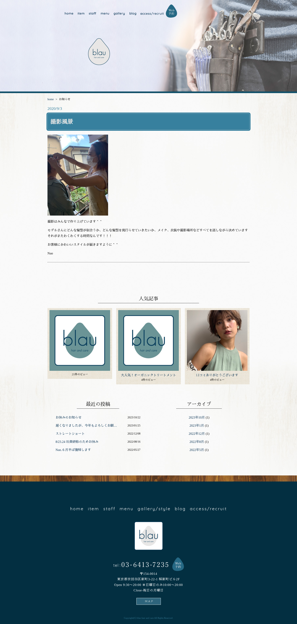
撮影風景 (62, 122)
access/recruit (152, 13)
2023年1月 (197, 425)
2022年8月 (197, 441)
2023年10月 (197, 417)
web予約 (171, 11)
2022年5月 (197, 450)
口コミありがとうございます (217, 375)
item (81, 13)
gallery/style (118, 13)
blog (132, 13)
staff (92, 13)
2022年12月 (197, 433)
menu (104, 13)
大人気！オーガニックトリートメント (148, 375)
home (68, 13)
